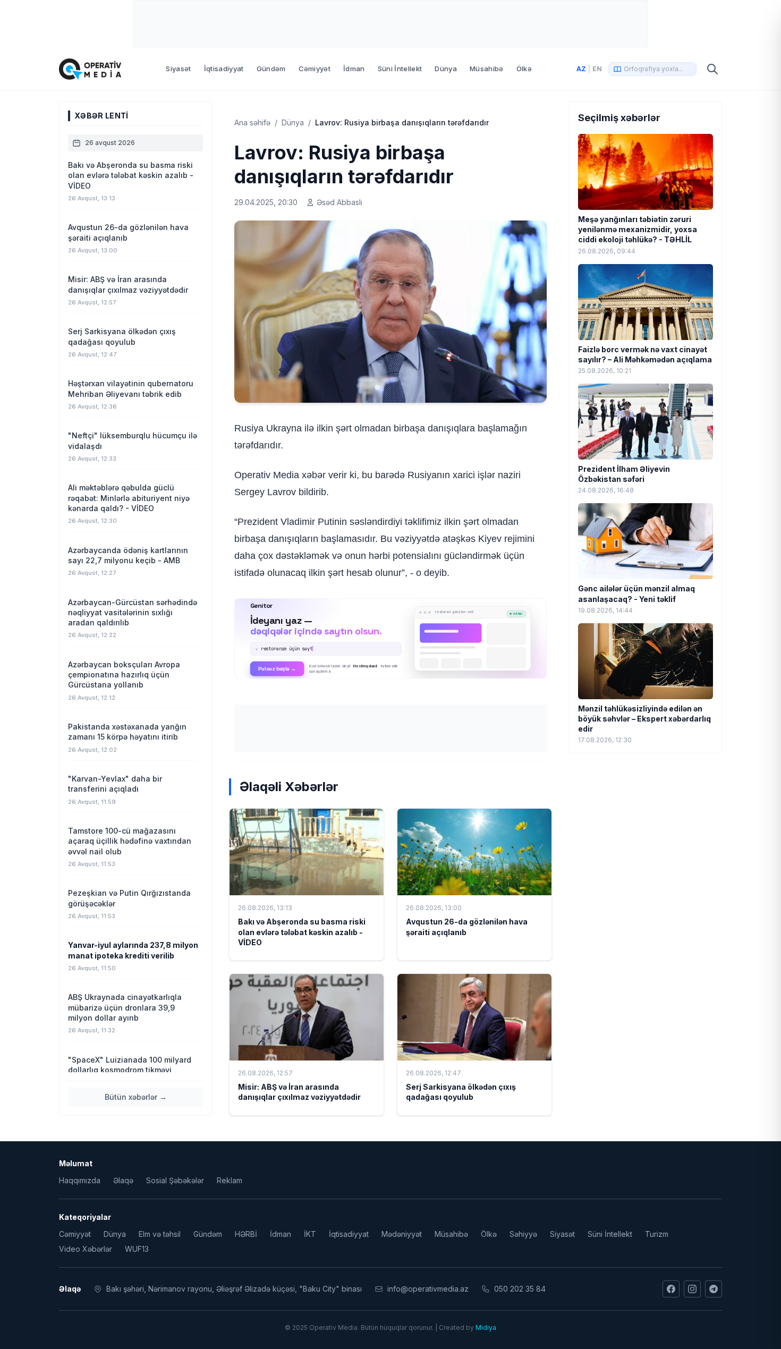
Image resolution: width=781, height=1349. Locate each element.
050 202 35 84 (520, 1288)
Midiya (486, 1327)
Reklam (229, 1180)
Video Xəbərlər (85, 1248)
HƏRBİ (246, 1233)
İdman (354, 68)
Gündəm (271, 68)
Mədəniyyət (401, 1233)
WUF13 (137, 1248)
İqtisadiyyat (224, 68)
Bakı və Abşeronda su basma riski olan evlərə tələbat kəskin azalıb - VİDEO (302, 932)
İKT (310, 1233)
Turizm (656, 1233)
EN (597, 69)
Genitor (391, 638)
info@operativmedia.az (428, 1288)
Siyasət (178, 68)
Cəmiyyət (315, 68)
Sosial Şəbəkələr (175, 1180)
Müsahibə (487, 68)
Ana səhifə (252, 122)
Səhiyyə (523, 1233)
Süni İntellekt (400, 68)
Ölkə (524, 68)
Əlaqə (123, 1180)
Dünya (446, 68)
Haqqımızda (79, 1180)
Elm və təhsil (160, 1233)
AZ (581, 69)
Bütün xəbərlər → (136, 1096)
